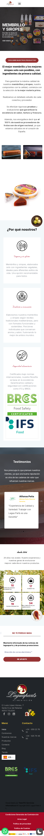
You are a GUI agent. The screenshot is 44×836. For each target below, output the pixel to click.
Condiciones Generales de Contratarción (22, 814)
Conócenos (7, 733)
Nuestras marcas (9, 737)
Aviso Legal (22, 819)
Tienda (4, 752)
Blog (4, 748)
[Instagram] (9, 713)
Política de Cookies (22, 828)
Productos (6, 741)
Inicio (4, 729)
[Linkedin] (13, 713)
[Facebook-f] (4, 713)
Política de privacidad (22, 824)
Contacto (5, 744)
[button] (3, 3)
